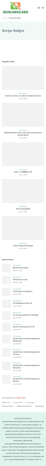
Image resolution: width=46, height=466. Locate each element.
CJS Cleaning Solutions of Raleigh (26, 315)
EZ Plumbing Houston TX (22, 303)
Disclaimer (39, 406)
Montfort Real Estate (20, 268)
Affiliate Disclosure (24, 406)
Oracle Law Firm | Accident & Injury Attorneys (23, 96)
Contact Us (18, 402)
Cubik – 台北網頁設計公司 (23, 172)
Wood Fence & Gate (20, 279)
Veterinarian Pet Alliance (22, 291)
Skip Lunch (21, 398)
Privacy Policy (7, 406)
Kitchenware (23, 93)
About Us (6, 402)
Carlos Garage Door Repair (23, 246)
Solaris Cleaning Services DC (24, 327)
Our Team (30, 402)
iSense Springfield (23, 209)
